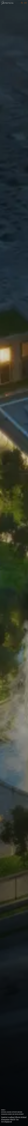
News (3, 1109)
